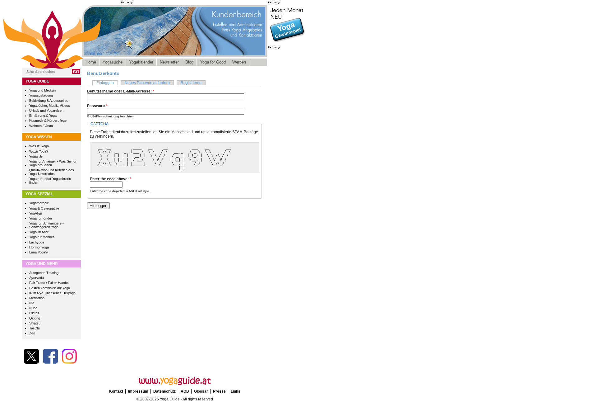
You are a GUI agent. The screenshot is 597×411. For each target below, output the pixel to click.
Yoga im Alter (39, 232)
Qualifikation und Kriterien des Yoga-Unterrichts (51, 172)
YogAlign (35, 213)
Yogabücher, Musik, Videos (49, 105)
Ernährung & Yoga (43, 115)
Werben (239, 62)
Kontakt (116, 391)
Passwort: (97, 106)
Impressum (138, 391)
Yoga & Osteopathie (44, 208)
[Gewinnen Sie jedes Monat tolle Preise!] (287, 42)
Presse (219, 391)
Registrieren (191, 83)
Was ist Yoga (39, 146)
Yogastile (36, 156)
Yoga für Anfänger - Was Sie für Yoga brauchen (52, 163)
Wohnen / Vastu (41, 126)
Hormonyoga (39, 247)
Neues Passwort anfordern (147, 83)
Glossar (201, 391)
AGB (185, 391)
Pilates (34, 313)
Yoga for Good (213, 62)
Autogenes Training (43, 273)
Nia (31, 303)
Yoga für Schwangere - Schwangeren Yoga (46, 225)
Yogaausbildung (41, 95)
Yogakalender (141, 62)
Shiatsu (34, 323)
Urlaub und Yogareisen (46, 110)
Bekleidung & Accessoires (48, 100)
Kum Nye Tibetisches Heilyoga (52, 293)
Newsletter (169, 62)
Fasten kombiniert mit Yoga (49, 288)
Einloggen (105, 83)
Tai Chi (34, 328)
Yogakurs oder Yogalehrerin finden (50, 180)
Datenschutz (164, 391)
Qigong (34, 318)
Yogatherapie (39, 203)
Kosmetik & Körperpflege (48, 120)
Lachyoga (36, 242)
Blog (189, 62)
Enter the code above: (110, 179)
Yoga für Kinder (40, 218)
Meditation (36, 298)
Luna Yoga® (38, 252)
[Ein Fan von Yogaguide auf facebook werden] (50, 362)
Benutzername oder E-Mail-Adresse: (120, 91)
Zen (32, 333)
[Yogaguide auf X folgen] (31, 362)
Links (235, 391)
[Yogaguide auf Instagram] (69, 362)
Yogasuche (113, 62)
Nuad (33, 308)
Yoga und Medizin (42, 90)
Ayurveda (36, 278)
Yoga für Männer (41, 237)
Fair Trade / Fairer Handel (48, 283)
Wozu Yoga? (38, 151)
